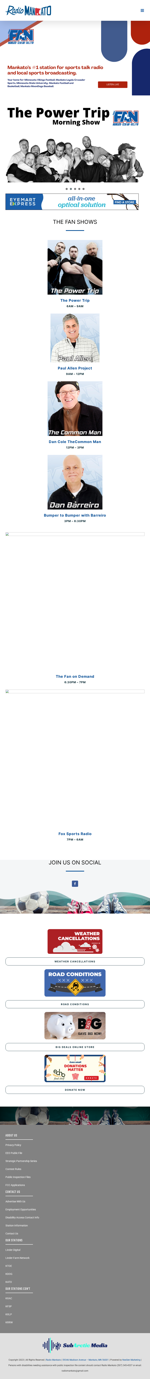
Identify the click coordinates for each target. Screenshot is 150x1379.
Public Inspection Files (18, 1177)
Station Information (16, 1225)
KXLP (8, 1314)
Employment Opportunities (20, 1209)
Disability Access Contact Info (22, 1217)
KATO (8, 1281)
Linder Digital (12, 1249)
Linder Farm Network (17, 1257)
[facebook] (75, 884)
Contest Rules (13, 1169)
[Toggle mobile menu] (143, 10)
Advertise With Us (15, 1201)
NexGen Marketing (131, 1360)
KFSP (8, 1306)
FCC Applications (15, 1185)
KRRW (9, 1322)
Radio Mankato (53, 1360)
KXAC (8, 1298)
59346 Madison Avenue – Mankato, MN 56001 (86, 1360)
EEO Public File (13, 1153)
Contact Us (11, 1233)
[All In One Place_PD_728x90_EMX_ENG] (72, 195)
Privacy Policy (13, 1145)
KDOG (8, 1273)
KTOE (8, 1265)
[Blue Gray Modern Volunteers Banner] (75, 22)
